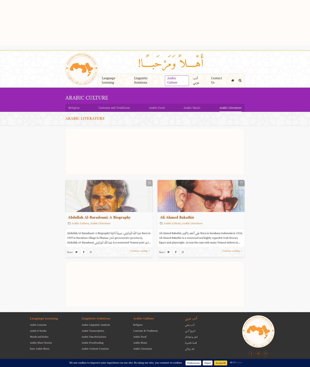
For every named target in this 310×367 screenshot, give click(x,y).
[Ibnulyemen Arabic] (258, 331)
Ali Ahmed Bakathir (177, 217)
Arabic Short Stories (41, 343)
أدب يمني (189, 325)
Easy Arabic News (39, 349)
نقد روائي (190, 349)
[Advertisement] (155, 22)
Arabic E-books (38, 331)
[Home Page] (233, 80)
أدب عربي (196, 81)
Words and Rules (39, 337)
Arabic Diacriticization (94, 337)
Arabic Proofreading (92, 343)
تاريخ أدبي (190, 331)
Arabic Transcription (93, 331)
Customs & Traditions (145, 331)
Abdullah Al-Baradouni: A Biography (99, 217)
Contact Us (216, 81)
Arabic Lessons (38, 325)
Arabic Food (157, 108)
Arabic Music (192, 108)
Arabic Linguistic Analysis (96, 325)
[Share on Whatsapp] (91, 252)
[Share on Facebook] (83, 252)
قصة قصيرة (191, 343)
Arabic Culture (172, 81)
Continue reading (139, 251)
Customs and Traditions (114, 108)
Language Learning (108, 81)
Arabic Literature (230, 108)
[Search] (240, 80)
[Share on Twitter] (76, 252)
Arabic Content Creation (95, 349)
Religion (73, 108)
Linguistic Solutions (141, 81)
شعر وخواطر (191, 337)
